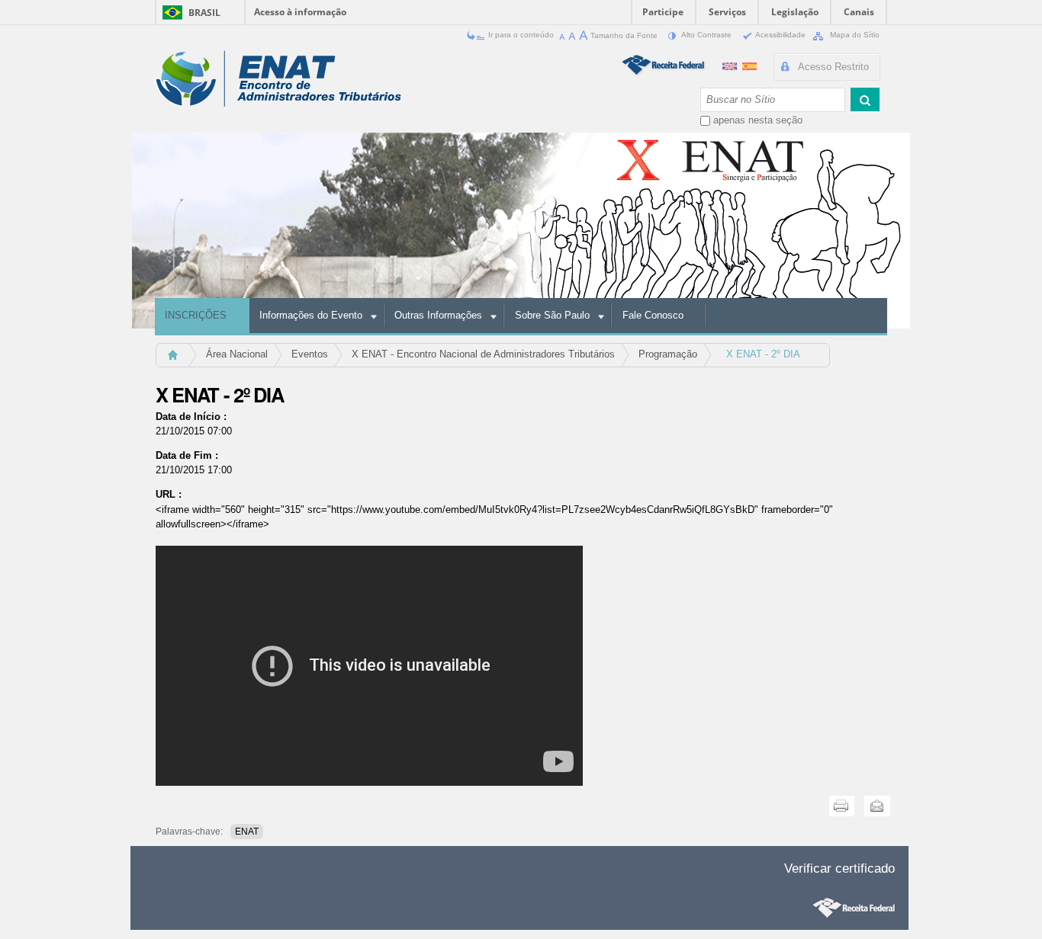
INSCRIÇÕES (196, 315)
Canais (859, 11)
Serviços (727, 11)
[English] (731, 64)
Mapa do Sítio (854, 34)
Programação (667, 354)
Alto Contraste (707, 34)
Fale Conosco (652, 315)
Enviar (877, 806)
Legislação (794, 11)
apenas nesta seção (757, 120)
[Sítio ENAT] (278, 78)
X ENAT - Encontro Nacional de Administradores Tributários (483, 354)
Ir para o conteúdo (521, 34)
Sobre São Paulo (552, 315)
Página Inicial (179, 359)
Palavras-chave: (189, 831)
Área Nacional (237, 354)
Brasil (204, 12)
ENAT (247, 831)
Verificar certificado (839, 868)
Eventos (309, 354)
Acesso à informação (300, 11)
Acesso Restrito (833, 66)
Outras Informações (438, 315)
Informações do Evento (310, 315)
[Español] (749, 64)
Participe (662, 11)
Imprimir (842, 806)
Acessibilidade (781, 34)
